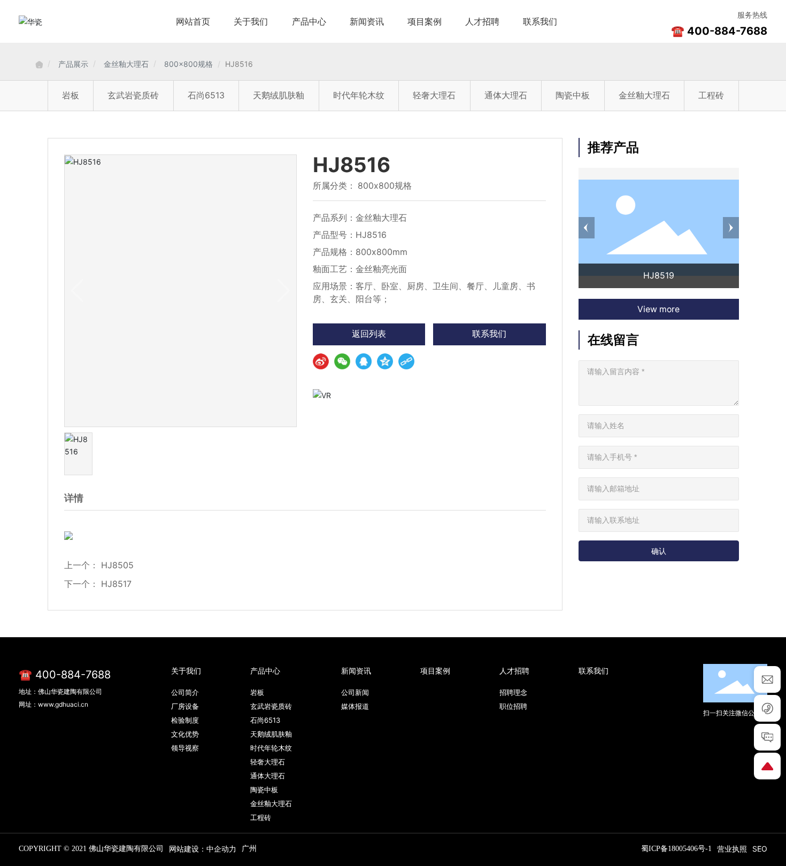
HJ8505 (117, 565)
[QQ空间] (385, 361)
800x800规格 (188, 63)
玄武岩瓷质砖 (133, 95)
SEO (759, 848)
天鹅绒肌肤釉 (278, 95)
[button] (587, 227)
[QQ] (364, 361)
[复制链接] (406, 361)
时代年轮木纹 (358, 95)
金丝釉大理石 (126, 63)
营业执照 (732, 848)
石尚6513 (206, 95)
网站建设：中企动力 (202, 848)
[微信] (342, 361)
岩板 (70, 95)
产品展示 (73, 63)
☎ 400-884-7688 (719, 31)
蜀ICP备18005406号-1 (676, 849)
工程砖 (711, 95)
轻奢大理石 (434, 95)
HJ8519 (658, 275)
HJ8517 (116, 583)
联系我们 (489, 334)
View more (658, 309)
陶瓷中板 (573, 95)
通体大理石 (505, 95)
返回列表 (369, 334)
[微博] (321, 361)
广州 (249, 848)
